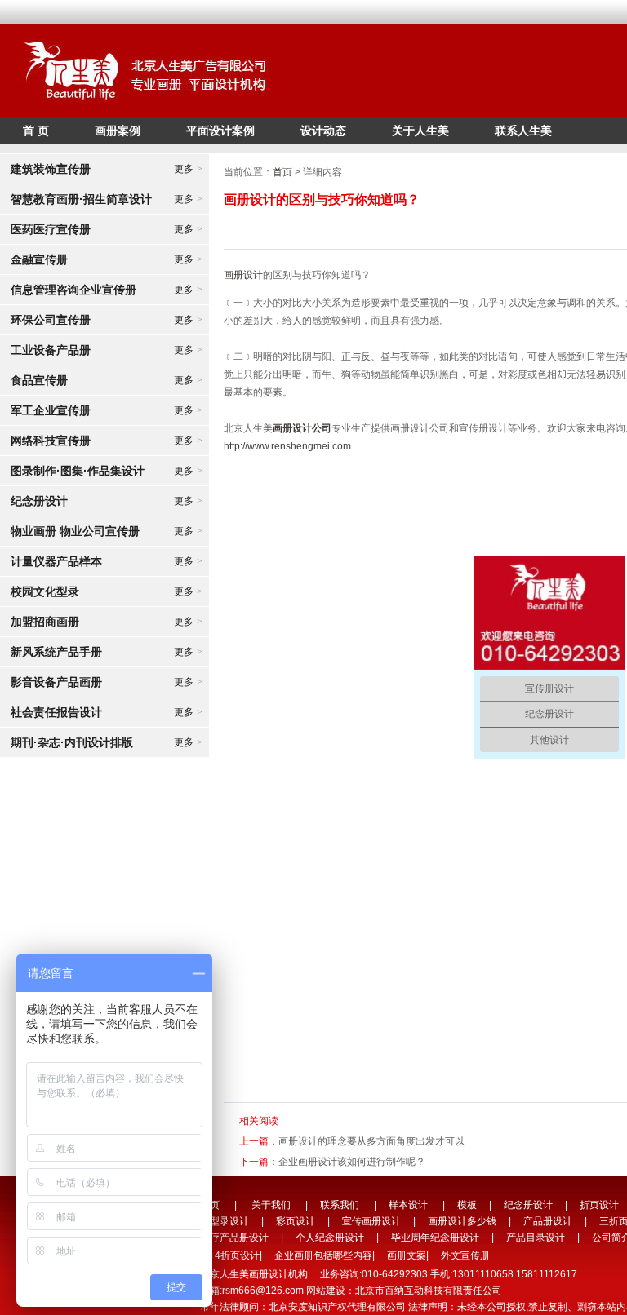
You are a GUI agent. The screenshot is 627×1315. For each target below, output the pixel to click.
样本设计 (408, 1205)
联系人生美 (523, 130)
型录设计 (229, 1221)
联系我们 (339, 1205)
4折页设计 (237, 1255)
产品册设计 (547, 1221)
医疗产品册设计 (234, 1237)
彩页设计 (295, 1221)
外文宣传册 (465, 1255)
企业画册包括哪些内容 (323, 1255)
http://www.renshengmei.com (287, 446)
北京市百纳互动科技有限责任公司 (428, 1290)
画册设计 (243, 275)
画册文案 (406, 1255)
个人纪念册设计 (330, 1237)
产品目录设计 (535, 1237)
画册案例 (117, 130)
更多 (188, 169)
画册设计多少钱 (462, 1221)
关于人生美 (420, 130)
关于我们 (271, 1205)
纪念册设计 (528, 1205)
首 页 (36, 130)
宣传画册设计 (371, 1221)
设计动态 (323, 130)
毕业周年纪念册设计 (435, 1237)
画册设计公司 (302, 428)
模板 (467, 1205)
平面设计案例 (220, 130)
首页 (282, 172)
